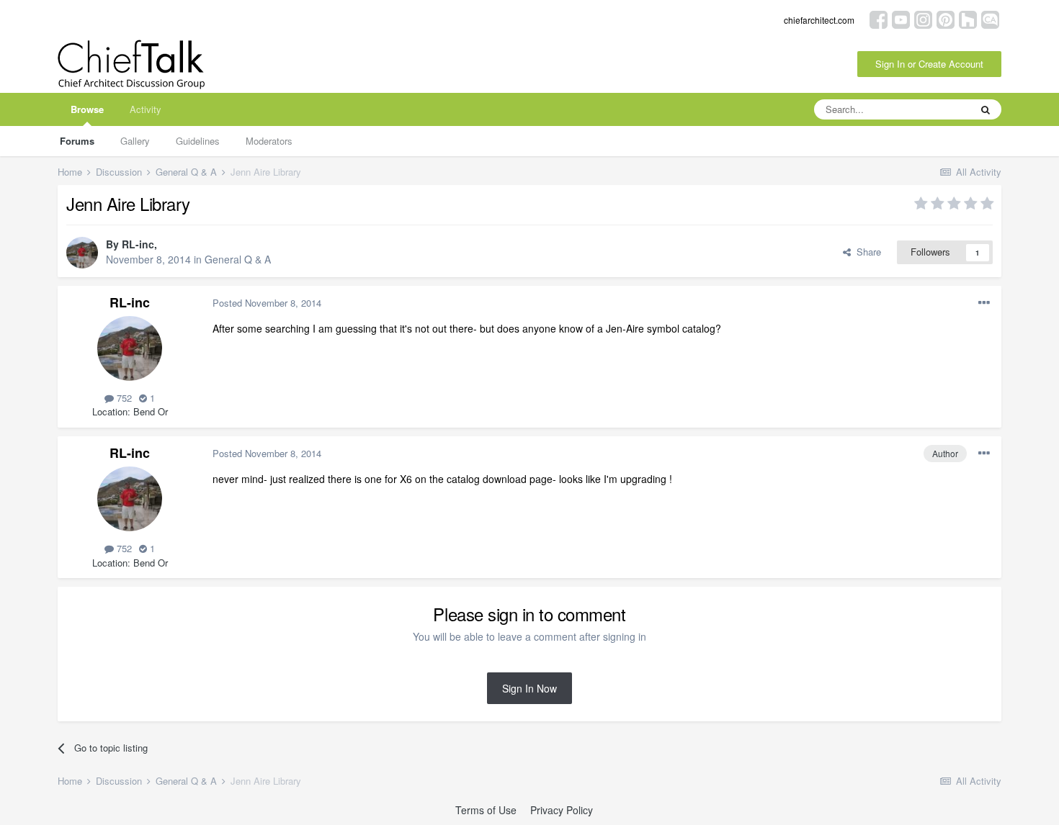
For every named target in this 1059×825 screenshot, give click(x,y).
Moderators (269, 141)
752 (123, 398)
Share (866, 251)
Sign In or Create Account (929, 64)
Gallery (135, 141)
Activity (145, 109)
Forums (77, 141)
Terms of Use (486, 810)
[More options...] (984, 303)
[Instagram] (923, 18)
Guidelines (198, 141)
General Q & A (238, 259)
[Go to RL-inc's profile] (82, 253)
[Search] (985, 109)
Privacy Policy (561, 810)
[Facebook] (879, 18)
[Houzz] (968, 18)
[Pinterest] (946, 18)
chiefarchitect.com (819, 20)
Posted (267, 303)
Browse (87, 109)
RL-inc (138, 244)
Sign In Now (529, 688)
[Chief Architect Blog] (990, 18)
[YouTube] (901, 18)
